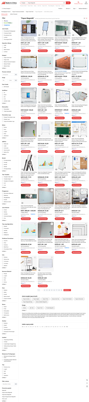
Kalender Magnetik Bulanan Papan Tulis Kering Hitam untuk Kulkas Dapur (79, 39)
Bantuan (68, 8)
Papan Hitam (30, 5)
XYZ (67, 326)
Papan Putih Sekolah (67, 299)
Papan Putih (44, 5)
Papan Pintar (45, 299)
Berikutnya (66, 290)
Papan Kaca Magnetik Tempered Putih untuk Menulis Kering (45, 172)
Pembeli (60, 8)
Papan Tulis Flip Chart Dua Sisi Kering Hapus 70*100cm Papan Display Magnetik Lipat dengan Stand (29, 173)
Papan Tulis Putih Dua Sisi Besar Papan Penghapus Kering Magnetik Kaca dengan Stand (45, 106)
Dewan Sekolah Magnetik (41, 301)
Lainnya (24, 310)
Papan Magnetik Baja (27, 301)
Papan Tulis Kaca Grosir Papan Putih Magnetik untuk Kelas (63, 73)
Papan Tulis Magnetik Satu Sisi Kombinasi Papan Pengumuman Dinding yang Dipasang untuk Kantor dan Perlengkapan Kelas (29, 39)
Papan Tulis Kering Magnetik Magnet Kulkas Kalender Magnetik (79, 105)
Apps (74, 8)
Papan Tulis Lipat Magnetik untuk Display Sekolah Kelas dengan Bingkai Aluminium (62, 140)
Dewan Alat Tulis (55, 299)
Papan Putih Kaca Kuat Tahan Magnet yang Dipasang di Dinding (28, 72)
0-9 (22, 326)
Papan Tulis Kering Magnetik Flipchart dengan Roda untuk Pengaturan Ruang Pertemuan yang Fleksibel (79, 140)
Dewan (35, 5)
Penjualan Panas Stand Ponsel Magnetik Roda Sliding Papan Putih (45, 139)
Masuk (86, 3)
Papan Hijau (57, 5)
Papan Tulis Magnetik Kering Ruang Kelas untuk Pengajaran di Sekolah (28, 105)
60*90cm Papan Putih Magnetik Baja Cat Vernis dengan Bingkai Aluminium (80, 73)
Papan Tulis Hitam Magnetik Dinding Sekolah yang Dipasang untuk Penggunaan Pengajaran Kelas (62, 39)
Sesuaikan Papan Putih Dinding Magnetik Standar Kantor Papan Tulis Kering (45, 274)
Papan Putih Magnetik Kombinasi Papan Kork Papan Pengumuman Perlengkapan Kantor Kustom (79, 173)
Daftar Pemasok (13, 14)
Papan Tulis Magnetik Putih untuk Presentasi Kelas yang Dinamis (28, 273)
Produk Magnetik (51, 5)
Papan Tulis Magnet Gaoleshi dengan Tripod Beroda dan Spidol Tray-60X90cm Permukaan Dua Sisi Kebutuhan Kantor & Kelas (63, 173)
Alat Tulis (39, 5)
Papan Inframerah (79, 299)
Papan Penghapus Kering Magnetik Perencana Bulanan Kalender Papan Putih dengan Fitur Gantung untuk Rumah (62, 207)
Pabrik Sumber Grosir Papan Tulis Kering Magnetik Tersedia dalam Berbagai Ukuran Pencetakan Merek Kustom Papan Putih (45, 241)
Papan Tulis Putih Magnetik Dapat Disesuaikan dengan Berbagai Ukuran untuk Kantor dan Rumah (79, 241)
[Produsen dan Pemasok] (9, 2)
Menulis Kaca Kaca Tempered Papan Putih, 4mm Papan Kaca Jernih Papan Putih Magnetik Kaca (45, 207)
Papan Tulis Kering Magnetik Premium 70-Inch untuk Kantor (61, 105)
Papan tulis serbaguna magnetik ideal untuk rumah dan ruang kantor (79, 206)
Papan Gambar (26, 299)
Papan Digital (36, 299)
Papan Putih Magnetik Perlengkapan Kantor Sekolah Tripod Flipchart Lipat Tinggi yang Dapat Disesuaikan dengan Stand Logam (46, 39)
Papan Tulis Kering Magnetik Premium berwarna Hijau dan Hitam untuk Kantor (28, 207)
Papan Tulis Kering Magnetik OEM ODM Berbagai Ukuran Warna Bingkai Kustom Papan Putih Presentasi (28, 140)
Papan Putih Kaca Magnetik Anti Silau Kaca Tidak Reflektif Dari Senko (28, 240)
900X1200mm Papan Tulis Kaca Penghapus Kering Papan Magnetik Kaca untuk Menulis (45, 73)
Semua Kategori (6, 8)
